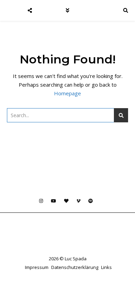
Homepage (67, 93)
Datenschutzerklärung (74, 267)
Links (106, 267)
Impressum (36, 267)
